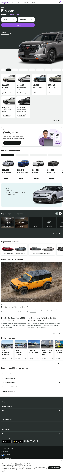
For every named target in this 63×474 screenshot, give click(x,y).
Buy (13, 2)
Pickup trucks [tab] (23, 70)
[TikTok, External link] (25, 441)
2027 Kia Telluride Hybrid (7, 110)
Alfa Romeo (49, 226)
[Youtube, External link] (31, 441)
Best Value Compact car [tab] (55, 155)
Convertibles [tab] (56, 70)
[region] (31, 466)
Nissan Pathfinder (5, 34)
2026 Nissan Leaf (6, 172)
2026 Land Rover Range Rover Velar (22, 88)
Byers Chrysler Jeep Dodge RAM (47, 352)
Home (2, 7)
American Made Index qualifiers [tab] (38, 155)
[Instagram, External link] (34, 441)
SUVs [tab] (9, 70)
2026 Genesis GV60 (38, 87)
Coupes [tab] (32, 70)
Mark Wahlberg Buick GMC (6, 352)
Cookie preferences (40, 467)
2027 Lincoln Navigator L (5, 88)
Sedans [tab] (15, 70)
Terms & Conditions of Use (7, 448)
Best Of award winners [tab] (7, 155)
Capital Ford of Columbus (33, 351)
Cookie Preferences (6, 458)
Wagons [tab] (48, 70)
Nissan (21, 226)
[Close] (61, 461)
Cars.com (29, 465)
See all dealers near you (53, 363)
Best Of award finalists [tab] (22, 155)
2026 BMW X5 (51, 87)
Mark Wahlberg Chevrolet (19, 352)
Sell (18, 2)
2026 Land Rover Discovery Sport (21, 110)
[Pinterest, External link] (37, 441)
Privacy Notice (4, 451)
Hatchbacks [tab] (40, 70)
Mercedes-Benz (7, 226)
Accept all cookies (54, 467)
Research (25, 2)
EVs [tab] (3, 70)
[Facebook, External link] (28, 441)
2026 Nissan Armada (22, 172)
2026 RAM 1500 (51, 172)
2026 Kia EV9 (35, 172)
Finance (33, 2)
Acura (35, 226)
